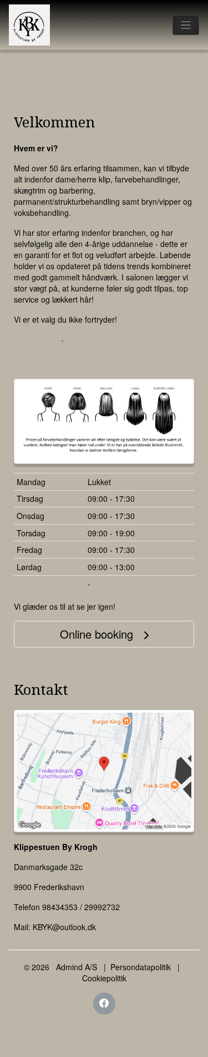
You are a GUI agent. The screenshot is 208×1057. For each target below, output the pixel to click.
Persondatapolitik (140, 966)
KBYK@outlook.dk (64, 926)
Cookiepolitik (104, 978)
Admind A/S (76, 966)
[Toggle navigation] (186, 25)
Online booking (98, 634)
